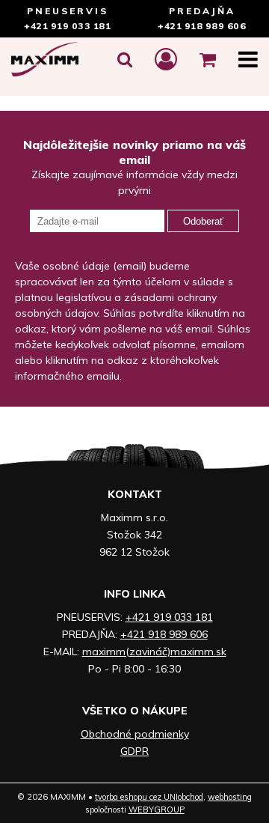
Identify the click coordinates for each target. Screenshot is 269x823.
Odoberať (203, 221)
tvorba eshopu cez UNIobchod (149, 797)
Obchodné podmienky (135, 734)
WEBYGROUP (157, 809)
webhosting (230, 797)
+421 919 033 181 (67, 25)
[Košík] (208, 59)
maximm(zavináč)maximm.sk (154, 651)
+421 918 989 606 (202, 25)
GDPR (134, 751)
